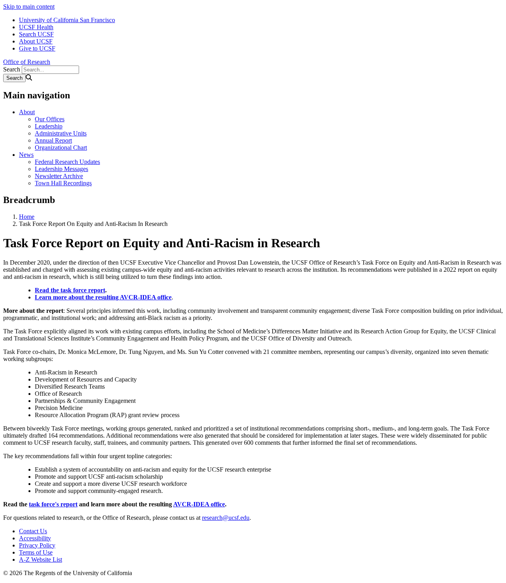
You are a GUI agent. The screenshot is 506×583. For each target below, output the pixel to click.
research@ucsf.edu (225, 517)
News (26, 154)
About (27, 112)
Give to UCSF (37, 48)
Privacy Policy (37, 545)
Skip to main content (29, 6)
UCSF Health (36, 27)
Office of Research (26, 61)
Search (11, 69)
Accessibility (35, 538)
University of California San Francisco (67, 20)
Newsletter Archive (59, 176)
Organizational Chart (61, 147)
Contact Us (33, 531)
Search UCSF (36, 34)
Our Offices (49, 119)
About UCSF (36, 41)
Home (26, 216)
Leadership (48, 126)
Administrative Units (61, 133)
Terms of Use (36, 552)
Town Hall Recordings (63, 183)
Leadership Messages (61, 168)
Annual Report (53, 140)
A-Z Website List (40, 559)
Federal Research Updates (67, 161)
